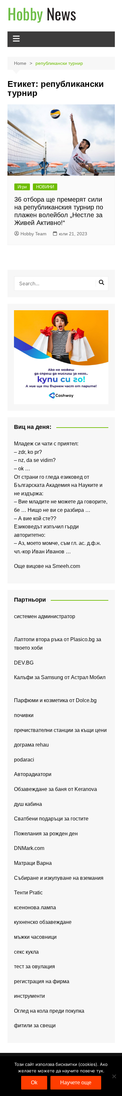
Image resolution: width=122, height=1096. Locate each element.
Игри (22, 186)
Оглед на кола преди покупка (49, 1011)
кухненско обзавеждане (43, 922)
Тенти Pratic (28, 892)
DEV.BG (24, 663)
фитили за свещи (35, 1025)
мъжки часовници (35, 937)
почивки (24, 715)
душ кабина (28, 804)
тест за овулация (34, 966)
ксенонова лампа (35, 907)
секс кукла (26, 952)
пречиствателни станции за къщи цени (60, 730)
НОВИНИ (45, 186)
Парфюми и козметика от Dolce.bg (55, 700)
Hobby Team (33, 233)
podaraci (24, 759)
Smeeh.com (66, 566)
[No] (114, 1076)
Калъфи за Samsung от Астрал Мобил (59, 677)
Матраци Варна (33, 863)
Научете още (75, 1082)
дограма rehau (31, 745)
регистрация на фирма (41, 981)
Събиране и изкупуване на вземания (58, 878)
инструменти (29, 996)
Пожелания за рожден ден (46, 833)
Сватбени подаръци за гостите (51, 818)
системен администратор (44, 616)
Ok (34, 1082)
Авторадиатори (32, 774)
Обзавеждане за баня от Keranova (55, 789)
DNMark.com (29, 848)
